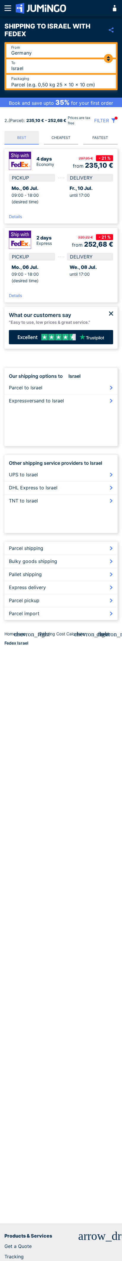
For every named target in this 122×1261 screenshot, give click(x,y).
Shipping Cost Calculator (62, 633)
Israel (103, 633)
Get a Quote (18, 1246)
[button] (61, 1236)
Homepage (15, 633)
